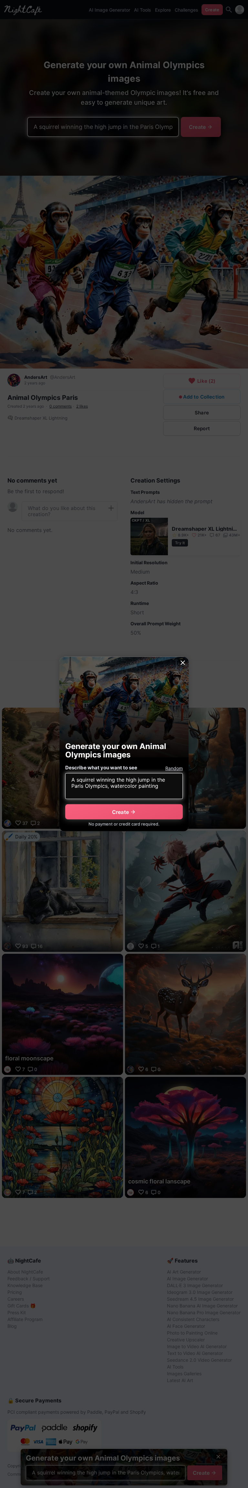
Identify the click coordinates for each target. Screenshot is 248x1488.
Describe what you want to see (101, 768)
